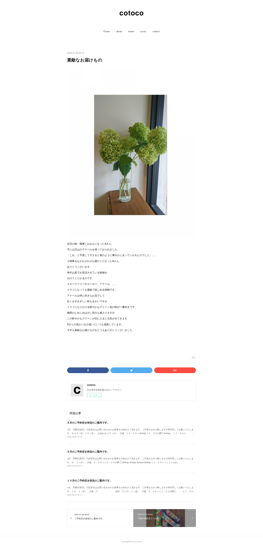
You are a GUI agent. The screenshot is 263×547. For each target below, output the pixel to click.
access (143, 31)
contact (156, 31)
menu (131, 31)
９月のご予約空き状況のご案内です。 (88, 451)
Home (106, 31)
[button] (106, 31)
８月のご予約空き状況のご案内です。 (88, 422)
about (119, 31)
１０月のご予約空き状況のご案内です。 (89, 480)
